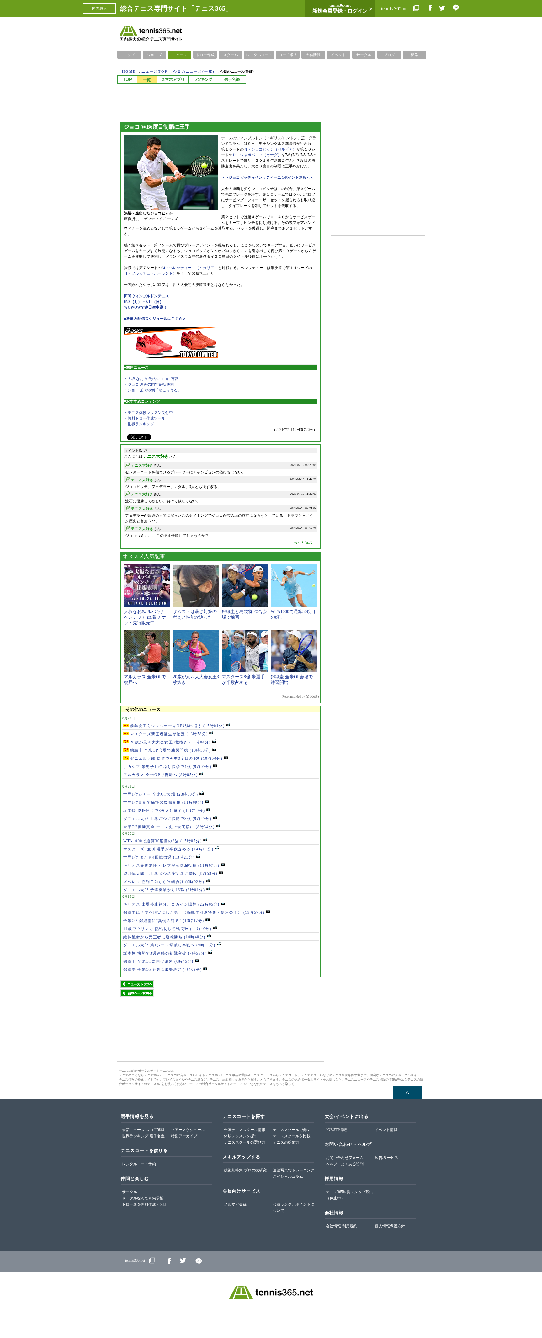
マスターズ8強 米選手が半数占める (168, 849)
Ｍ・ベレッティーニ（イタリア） (190, 268)
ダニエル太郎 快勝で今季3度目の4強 (175, 758)
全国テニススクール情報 (244, 1130)
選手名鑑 (157, 1136)
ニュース (179, 55)
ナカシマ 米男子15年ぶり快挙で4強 (167, 766)
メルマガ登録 (235, 1204)
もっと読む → (305, 542)
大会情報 (313, 55)
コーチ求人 (288, 55)
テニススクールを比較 (292, 1136)
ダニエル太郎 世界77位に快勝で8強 (167, 819)
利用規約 (349, 1226)
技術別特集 (233, 1170)
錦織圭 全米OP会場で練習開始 (170, 750)
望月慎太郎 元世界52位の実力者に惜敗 (170, 873)
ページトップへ (407, 1092)
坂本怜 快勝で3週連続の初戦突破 (165, 953)
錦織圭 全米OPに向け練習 (158, 961)
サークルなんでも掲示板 (142, 1198)
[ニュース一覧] (147, 79)
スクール (230, 55)
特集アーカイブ (184, 1136)
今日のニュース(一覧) (194, 71)
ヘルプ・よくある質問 (345, 1164)
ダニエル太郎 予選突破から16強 (164, 890)
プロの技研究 (255, 1170)
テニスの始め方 (286, 1142)
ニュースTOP (154, 71)
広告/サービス (386, 1158)
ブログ (389, 55)
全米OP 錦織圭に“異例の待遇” (163, 920)
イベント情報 (386, 1130)
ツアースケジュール (188, 1130)
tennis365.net (135, 1260)
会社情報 (333, 1226)
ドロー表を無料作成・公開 (144, 1204)
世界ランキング (135, 1136)
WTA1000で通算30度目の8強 (162, 841)
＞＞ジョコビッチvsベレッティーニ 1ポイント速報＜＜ (267, 177)
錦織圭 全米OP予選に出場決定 (162, 969)
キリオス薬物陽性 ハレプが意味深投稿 (171, 865)
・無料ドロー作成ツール (144, 418)
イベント (338, 55)
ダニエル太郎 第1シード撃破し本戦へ (169, 945)
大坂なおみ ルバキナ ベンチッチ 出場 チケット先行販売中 (145, 617)
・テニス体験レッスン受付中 (148, 412)
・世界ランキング (139, 424)
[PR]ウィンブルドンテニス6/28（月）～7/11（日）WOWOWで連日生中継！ (146, 301)
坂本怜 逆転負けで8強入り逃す (164, 810)
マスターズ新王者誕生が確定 (168, 734)
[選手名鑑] (232, 79)
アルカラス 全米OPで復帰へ (160, 775)
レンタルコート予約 (139, 1164)
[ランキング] (203, 79)
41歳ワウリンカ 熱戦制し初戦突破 (167, 929)
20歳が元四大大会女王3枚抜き (170, 742)
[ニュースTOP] (127, 79)
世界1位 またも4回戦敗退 (158, 857)
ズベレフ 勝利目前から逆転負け (164, 882)
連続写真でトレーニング (293, 1170)
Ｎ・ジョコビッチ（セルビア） (270, 149)
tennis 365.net (395, 8)
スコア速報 (155, 1130)
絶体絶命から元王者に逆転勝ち (164, 937)
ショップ (154, 55)
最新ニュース (133, 1130)
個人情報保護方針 (390, 1226)
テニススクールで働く (292, 1130)
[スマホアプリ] (172, 79)
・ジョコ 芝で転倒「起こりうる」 (152, 390)
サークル (363, 55)
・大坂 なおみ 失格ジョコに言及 (151, 379)
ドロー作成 (205, 55)
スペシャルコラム (288, 1176)
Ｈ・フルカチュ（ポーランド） (150, 273)
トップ (129, 55)
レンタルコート (259, 55)
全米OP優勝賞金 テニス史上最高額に (169, 827)
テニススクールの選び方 (244, 1142)
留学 (414, 55)
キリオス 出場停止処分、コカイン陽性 (171, 904)
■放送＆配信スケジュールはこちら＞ (155, 318)
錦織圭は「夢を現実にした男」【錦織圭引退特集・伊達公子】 (194, 912)
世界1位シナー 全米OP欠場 (160, 794)
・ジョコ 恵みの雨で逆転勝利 (149, 384)
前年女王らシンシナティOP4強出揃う (177, 726)
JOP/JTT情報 (336, 1130)
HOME (129, 71)
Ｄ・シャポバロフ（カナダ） (256, 155)
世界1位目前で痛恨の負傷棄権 (163, 802)
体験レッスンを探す (241, 1136)
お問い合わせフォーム (345, 1158)
